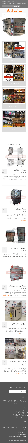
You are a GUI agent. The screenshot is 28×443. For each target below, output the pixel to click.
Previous (3, 27)
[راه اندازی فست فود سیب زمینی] (14, 348)
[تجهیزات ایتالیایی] (14, 156)
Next (24, 27)
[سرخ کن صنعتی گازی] (14, 310)
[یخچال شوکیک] (14, 196)
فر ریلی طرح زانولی (17, 411)
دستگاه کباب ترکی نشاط (16, 417)
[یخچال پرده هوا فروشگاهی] (14, 272)
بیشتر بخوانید (23, 220)
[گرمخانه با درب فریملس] (14, 235)
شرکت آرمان (14, 10)
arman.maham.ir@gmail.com (17, 436)
